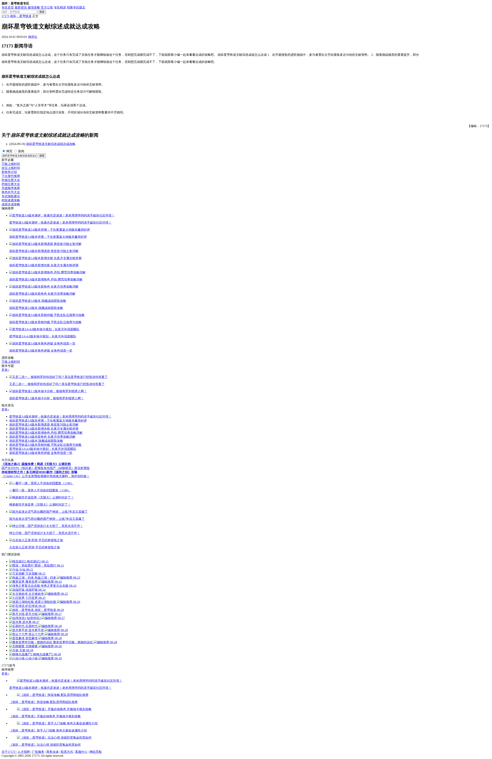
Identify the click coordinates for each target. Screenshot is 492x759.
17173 (5, 16)
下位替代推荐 (11, 176)
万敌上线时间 (11, 164)
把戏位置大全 (11, 180)
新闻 (21, 151)
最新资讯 (21, 7)
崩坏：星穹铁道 (21, 16)
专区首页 (8, 7)
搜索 (41, 11)
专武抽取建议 (11, 196)
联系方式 (67, 751)
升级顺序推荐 (11, 188)
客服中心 (81, 751)
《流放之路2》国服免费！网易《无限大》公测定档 (36, 464)
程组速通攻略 (11, 200)
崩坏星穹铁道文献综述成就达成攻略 (50, 144)
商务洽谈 (52, 751)
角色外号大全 (11, 192)
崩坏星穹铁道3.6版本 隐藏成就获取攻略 (36, 440)
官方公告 (47, 7)
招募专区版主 (76, 7)
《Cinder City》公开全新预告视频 (24, 476)
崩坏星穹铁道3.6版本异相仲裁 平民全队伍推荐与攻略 (45, 444)
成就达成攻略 (11, 204)
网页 (9, 151)
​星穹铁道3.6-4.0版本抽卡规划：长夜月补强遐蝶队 (42, 448)
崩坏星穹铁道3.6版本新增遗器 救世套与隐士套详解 (43, 424)
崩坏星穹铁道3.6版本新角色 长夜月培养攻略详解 (42, 436)
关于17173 (8, 751)
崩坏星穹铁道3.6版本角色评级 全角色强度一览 (40, 452)
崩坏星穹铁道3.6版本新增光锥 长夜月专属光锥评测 (43, 428)
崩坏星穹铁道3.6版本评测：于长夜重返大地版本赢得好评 (48, 420)
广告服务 (38, 751)
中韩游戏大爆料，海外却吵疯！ (68, 476)
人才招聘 (23, 751)
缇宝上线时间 (11, 168)
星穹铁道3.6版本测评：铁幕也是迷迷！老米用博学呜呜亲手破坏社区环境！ (60, 416)
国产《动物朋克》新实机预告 (70, 468)
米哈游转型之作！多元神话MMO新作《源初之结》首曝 (39, 472)
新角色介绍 (9, 172)
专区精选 (60, 7)
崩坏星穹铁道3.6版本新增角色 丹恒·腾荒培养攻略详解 (45, 432)
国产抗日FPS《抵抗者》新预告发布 (26, 468)
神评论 (32, 36)
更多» (5, 369)
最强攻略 (34, 7)
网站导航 (96, 751)
